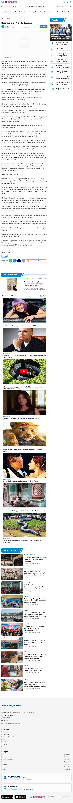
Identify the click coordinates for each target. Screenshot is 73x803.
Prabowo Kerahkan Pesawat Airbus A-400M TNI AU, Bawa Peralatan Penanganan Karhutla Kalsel (60, 39)
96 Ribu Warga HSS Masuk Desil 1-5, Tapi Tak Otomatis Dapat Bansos (35, 642)
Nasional (66, 757)
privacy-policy (5, 734)
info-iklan (4, 742)
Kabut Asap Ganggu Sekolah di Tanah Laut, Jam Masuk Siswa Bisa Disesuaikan (35, 601)
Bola (2, 757)
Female (7, 19)
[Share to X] (19, 261)
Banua (26, 596)
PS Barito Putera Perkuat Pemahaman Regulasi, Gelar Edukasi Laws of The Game (34, 587)
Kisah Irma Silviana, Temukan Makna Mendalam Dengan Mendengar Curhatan (34, 284)
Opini (3, 769)
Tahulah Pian (5, 767)
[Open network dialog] (64, 2)
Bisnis (25, 568)
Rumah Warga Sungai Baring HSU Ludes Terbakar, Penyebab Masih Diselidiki (63, 85)
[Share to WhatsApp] (10, 261)
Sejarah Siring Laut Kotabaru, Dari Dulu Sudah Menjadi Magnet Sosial (62, 62)
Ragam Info (67, 762)
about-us (4, 744)
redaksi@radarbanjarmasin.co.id (11, 723)
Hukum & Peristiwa (29, 554)
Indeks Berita (5, 747)
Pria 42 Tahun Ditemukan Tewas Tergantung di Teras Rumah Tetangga (35, 559)
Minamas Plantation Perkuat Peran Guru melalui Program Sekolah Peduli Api (34, 629)
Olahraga (27, 582)
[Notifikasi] (67, 2)
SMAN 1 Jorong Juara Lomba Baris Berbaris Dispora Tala (62, 90)
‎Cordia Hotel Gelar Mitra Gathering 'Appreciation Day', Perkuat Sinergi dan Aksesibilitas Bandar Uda (35, 574)
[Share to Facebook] (15, 261)
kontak (3, 739)
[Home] (2, 18)
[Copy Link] (23, 261)
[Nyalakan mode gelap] (70, 2)
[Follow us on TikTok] (15, 2)
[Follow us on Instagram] (9, 2)
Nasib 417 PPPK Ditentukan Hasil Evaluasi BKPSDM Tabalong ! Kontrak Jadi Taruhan (35, 656)
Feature (66, 764)
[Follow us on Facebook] (2, 2)
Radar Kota (67, 754)
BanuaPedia (68, 767)
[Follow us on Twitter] (6, 2)
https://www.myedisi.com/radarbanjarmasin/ (21, 789)
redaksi (3, 732)
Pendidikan (27, 624)
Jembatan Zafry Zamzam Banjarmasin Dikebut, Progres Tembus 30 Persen (63, 68)
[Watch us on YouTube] (12, 2)
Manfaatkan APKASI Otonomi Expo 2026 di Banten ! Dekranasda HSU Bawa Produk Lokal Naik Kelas (35, 685)
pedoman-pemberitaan (8, 737)
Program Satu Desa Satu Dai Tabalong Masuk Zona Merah (34, 669)
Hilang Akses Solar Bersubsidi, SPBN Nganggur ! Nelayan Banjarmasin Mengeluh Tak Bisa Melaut (35, 616)
